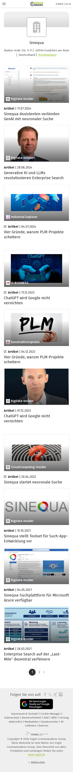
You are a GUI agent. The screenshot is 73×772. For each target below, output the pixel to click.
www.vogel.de (36, 754)
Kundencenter (50, 721)
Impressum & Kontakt (25, 713)
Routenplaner (47, 55)
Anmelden (63, 4)
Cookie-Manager (50, 713)
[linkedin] (60, 694)
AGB (46, 717)
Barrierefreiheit (32, 717)
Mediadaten (32, 721)
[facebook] (44, 694)
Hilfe (54, 717)
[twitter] (49, 694)
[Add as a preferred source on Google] (36, 704)
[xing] (54, 694)
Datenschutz (12, 717)
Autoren (43, 725)
